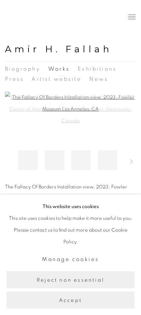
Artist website (56, 79)
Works (59, 69)
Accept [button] (70, 300)
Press (14, 79)
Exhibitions (97, 69)
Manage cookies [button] (70, 259)
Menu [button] (131, 17)
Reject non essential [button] (70, 279)
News (98, 79)
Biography (22, 69)
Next (131, 162)
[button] (28, 160)
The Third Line (34, 17)
